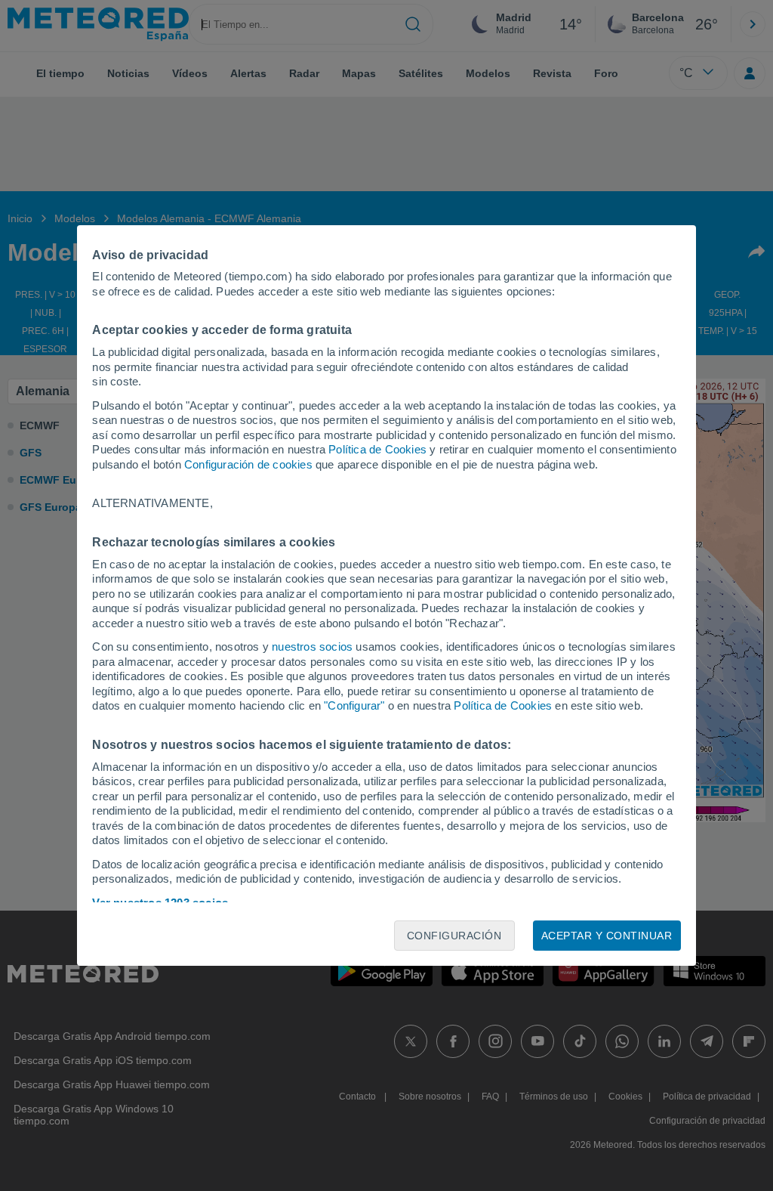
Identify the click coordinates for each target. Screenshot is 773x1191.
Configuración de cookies (248, 464)
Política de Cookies (377, 449)
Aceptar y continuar (607, 936)
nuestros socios (312, 646)
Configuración (454, 936)
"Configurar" (354, 705)
